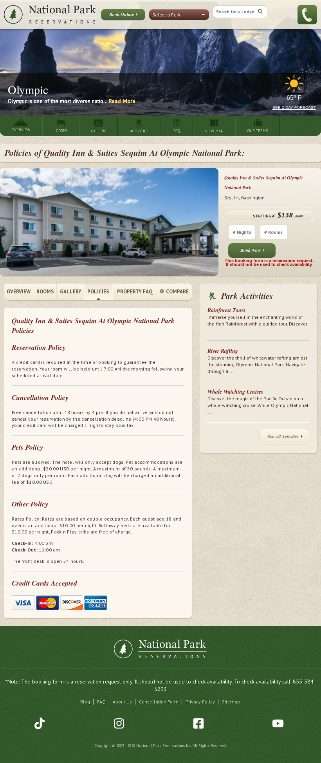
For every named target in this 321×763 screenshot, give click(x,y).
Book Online (121, 14)
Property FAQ (135, 291)
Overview (19, 291)
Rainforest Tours (226, 310)
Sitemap (231, 702)
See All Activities (283, 436)
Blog (85, 702)
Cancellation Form (159, 702)
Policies (98, 291)
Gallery (70, 291)
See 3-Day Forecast (294, 107)
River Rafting (222, 351)
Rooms (45, 291)
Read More (122, 101)
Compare (177, 291)
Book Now (250, 250)
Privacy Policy (200, 702)
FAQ (101, 702)
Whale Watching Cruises (235, 392)
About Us (122, 702)
